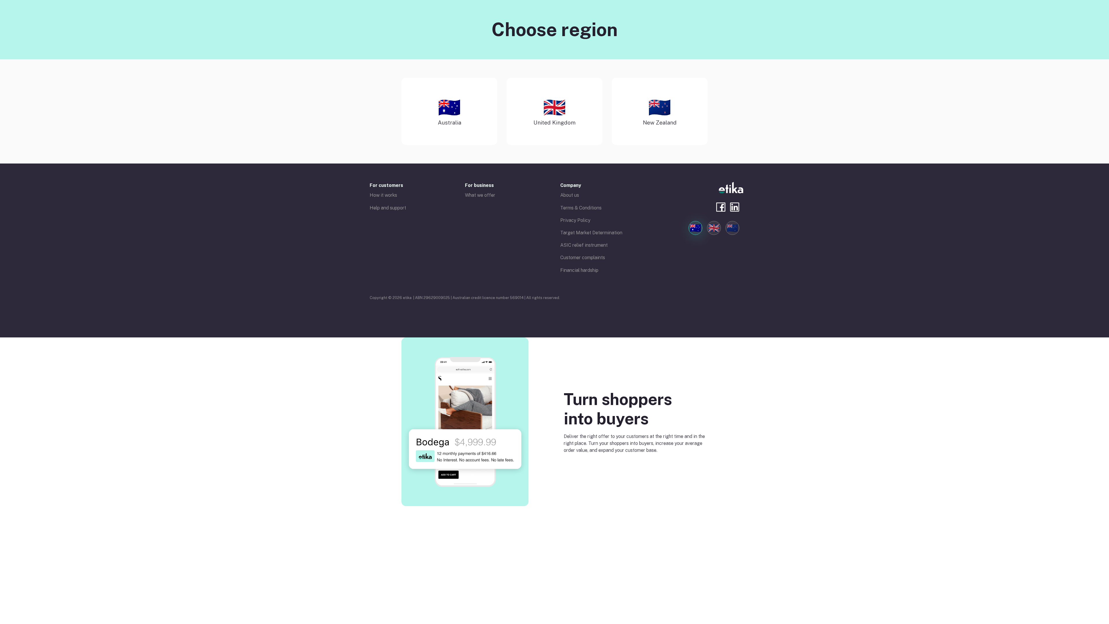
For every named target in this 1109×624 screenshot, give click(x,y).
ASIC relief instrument (584, 245)
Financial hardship (579, 270)
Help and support (388, 208)
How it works (383, 195)
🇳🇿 (732, 227)
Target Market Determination (591, 232)
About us (569, 195)
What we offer (480, 195)
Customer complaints (582, 257)
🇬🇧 (714, 227)
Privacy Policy (575, 220)
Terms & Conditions (581, 208)
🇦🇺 (695, 227)
